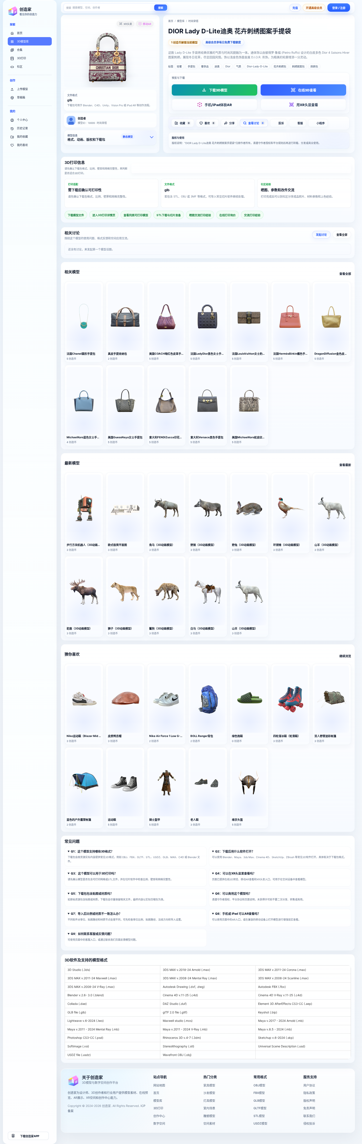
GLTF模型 (259, 1108)
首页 (19, 33)
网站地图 (159, 1085)
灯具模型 (209, 1100)
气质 (238, 66)
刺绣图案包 (298, 66)
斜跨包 (314, 66)
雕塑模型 (209, 1116)
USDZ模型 (260, 1123)
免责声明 (309, 1108)
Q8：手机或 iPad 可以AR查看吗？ (237, 913)
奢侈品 (205, 66)
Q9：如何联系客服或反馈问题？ (92, 933)
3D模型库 (23, 41)
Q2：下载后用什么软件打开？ (235, 851)
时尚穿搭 (193, 21)
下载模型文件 (76, 215)
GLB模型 (259, 1100)
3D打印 (21, 58)
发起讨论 (321, 234)
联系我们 (309, 1116)
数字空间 (159, 1123)
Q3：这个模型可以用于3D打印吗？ (94, 873)
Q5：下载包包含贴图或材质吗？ (92, 893)
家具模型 (209, 1085)
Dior (227, 66)
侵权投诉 (309, 1123)
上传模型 (22, 89)
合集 (19, 49)
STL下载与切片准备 (168, 215)
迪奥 (217, 66)
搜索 (160, 7)
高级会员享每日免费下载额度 (223, 42)
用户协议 (309, 1085)
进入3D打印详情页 (241, 168)
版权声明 (309, 1100)
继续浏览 (345, 656)
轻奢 (179, 66)
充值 (295, 7)
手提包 (191, 66)
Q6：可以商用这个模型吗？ (233, 893)
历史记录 (22, 128)
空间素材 (209, 1123)
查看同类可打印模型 (136, 215)
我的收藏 (22, 136)
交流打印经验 (252, 215)
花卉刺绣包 (280, 66)
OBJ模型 (259, 1085)
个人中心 (22, 119)
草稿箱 (21, 97)
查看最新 (345, 465)
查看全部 (341, 234)
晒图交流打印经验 (200, 215)
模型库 (181, 21)
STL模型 (259, 1116)
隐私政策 (309, 1093)
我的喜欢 (22, 145)
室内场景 (209, 1108)
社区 (19, 66)
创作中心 (159, 1116)
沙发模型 (209, 1093)
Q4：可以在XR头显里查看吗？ (235, 873)
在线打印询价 (227, 215)
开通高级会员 (314, 7)
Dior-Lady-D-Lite (257, 66)
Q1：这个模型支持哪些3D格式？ (92, 851)
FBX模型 (259, 1093)
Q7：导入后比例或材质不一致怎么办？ (96, 913)
